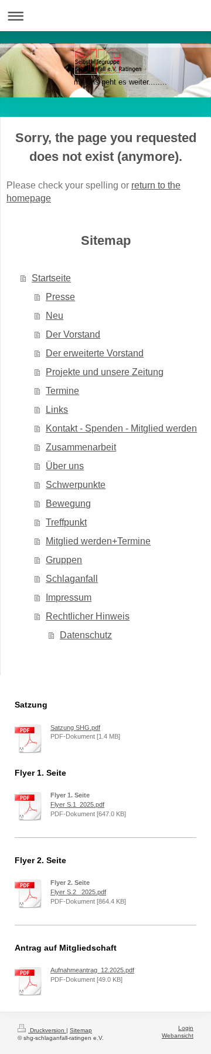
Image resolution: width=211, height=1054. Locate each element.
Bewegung (68, 504)
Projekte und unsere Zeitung (105, 372)
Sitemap (81, 1030)
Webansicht (177, 1035)
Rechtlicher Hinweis (88, 616)
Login (185, 1028)
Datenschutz (86, 635)
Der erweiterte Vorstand (95, 353)
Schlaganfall (72, 579)
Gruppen (64, 560)
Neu (54, 316)
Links (57, 410)
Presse (60, 297)
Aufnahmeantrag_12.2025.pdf (92, 970)
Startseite (51, 278)
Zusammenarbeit (81, 447)
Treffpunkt (66, 522)
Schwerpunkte (76, 485)
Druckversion (47, 1030)
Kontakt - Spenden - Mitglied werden (121, 428)
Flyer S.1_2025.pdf (77, 804)
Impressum (68, 597)
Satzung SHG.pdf (75, 727)
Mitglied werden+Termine (98, 541)
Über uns (65, 466)
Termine (62, 391)
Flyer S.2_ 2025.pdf (78, 891)
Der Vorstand (73, 334)
